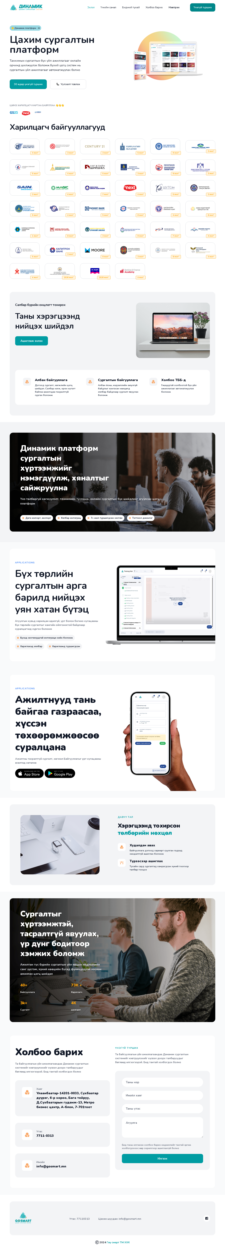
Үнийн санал (108, 7)
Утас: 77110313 (79, 1219)
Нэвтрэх (174, 7)
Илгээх (162, 1159)
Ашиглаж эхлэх (31, 341)
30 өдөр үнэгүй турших (28, 84)
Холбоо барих (154, 7)
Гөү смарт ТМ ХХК (118, 1242)
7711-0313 (45, 1135)
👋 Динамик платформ (23, 28)
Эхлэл (91, 7)
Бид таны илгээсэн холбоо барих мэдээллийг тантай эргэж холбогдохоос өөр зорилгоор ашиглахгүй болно (156, 1146)
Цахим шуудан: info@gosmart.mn (119, 1219)
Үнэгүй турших (203, 7)
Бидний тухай (131, 7)
